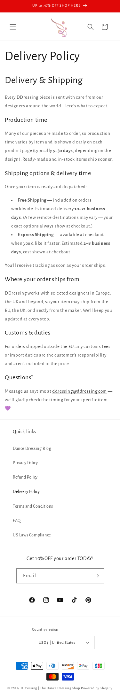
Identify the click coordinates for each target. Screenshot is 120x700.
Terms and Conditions (33, 506)
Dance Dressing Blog (32, 448)
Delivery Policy (26, 491)
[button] (13, 27)
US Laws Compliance (32, 535)
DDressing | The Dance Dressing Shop (50, 688)
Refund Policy (25, 477)
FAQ (17, 521)
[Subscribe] (97, 575)
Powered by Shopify (97, 688)
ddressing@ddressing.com (79, 391)
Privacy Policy (25, 463)
